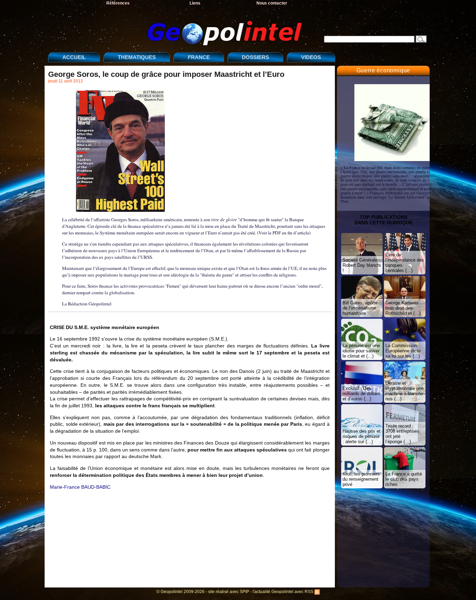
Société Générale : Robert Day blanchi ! (362, 265)
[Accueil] (177, 27)
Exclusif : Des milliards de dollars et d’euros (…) (361, 393)
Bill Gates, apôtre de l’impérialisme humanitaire (360, 308)
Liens (195, 3)
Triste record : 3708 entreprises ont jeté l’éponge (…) (402, 433)
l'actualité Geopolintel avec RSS (283, 592)
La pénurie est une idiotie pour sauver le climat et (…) (361, 351)
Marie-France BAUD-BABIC (80, 487)
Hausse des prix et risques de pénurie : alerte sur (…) (362, 436)
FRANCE (199, 57)
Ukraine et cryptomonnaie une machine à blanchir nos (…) (404, 391)
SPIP (244, 592)
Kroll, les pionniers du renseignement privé (361, 479)
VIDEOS (311, 57)
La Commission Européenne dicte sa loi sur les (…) (403, 351)
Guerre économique (383, 70)
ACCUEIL (74, 57)
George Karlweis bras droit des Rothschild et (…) (403, 308)
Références (118, 3)
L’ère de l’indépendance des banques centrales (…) (404, 262)
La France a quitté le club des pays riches (403, 479)
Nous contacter (271, 3)
